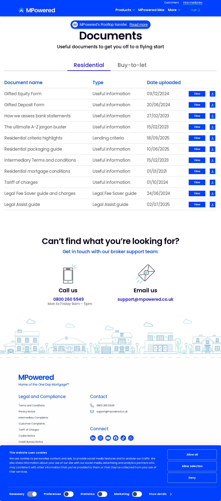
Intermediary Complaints (33, 417)
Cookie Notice (27, 435)
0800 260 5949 (68, 299)
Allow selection (192, 466)
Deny (192, 478)
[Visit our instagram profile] (100, 438)
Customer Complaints (32, 423)
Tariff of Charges (29, 429)
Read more (138, 24)
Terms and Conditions (32, 405)
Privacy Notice (27, 411)
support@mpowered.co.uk (146, 299)
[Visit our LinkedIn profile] (93, 438)
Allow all (192, 455)
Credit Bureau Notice (31, 442)
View (197, 93)
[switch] (69, 494)
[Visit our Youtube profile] (108, 438)
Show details (158, 494)
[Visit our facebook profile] (115, 438)
